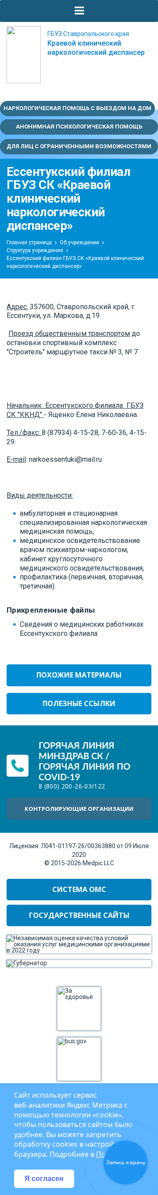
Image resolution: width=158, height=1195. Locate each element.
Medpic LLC (98, 863)
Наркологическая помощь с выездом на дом (77, 108)
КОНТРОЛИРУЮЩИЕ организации (79, 809)
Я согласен (44, 1178)
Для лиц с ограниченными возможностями (79, 146)
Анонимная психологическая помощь (79, 126)
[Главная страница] (23, 55)
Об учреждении (79, 242)
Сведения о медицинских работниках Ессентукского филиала (82, 629)
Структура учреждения (35, 250)
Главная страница (29, 242)
